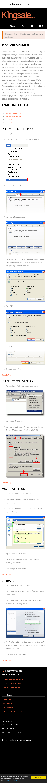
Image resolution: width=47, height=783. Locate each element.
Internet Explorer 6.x (13, 116)
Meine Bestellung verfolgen (14, 712)
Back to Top (6, 375)
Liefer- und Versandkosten (13, 679)
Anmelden (7, 700)
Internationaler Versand (13, 683)
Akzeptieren (38, 777)
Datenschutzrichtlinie (13, 781)
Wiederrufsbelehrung (11, 687)
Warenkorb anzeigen (11, 704)
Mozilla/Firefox (11, 119)
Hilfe (5, 716)
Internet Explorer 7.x (13, 113)
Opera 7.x (9, 123)
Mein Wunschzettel (10, 708)
